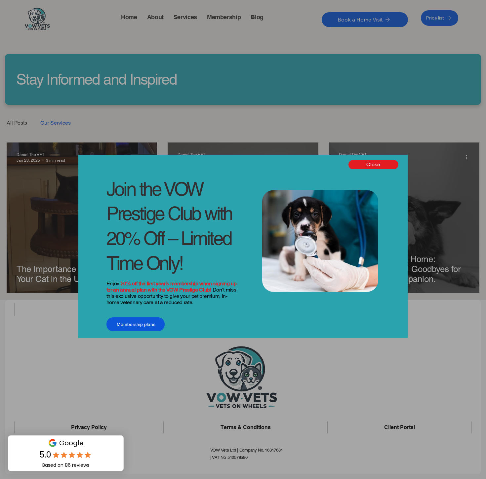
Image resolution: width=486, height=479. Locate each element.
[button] (373, 164)
